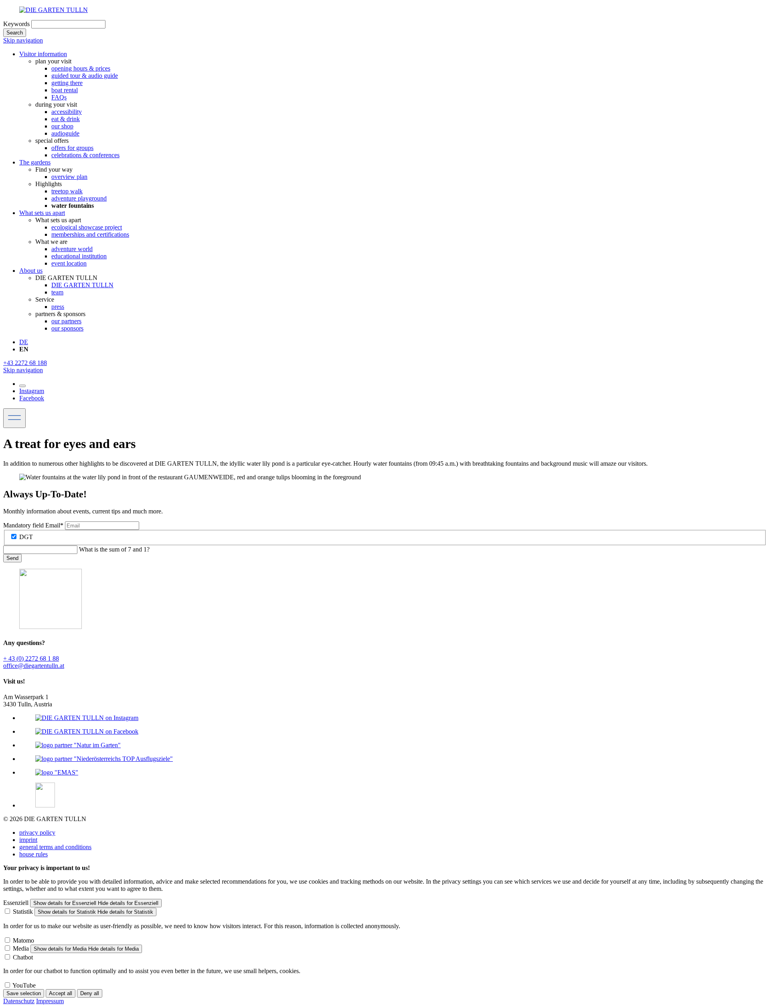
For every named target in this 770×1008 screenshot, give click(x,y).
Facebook (31, 398)
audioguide (65, 133)
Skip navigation (23, 40)
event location (69, 263)
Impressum (50, 1001)
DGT (26, 536)
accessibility (66, 111)
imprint (28, 839)
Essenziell (15, 902)
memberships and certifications (90, 234)
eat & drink (65, 119)
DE (23, 342)
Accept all (60, 993)
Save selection (23, 993)
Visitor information (43, 54)
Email (33, 525)
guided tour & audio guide (84, 75)
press (57, 306)
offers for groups (72, 147)
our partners (66, 321)
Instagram (31, 390)
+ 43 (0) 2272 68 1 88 (31, 658)
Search (14, 33)
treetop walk (67, 191)
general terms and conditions (55, 847)
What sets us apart (42, 212)
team (57, 292)
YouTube (24, 985)
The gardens (35, 162)
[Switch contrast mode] (22, 386)
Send (12, 558)
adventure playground (79, 198)
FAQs (59, 97)
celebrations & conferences (85, 155)
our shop (62, 126)
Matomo (23, 940)
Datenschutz (18, 1001)
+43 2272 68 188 (25, 362)
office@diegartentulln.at (33, 665)
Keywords (16, 23)
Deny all (89, 993)
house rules (33, 854)
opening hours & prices (80, 68)
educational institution (79, 256)
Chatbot (23, 957)
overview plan (69, 176)
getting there (67, 82)
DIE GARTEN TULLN (82, 285)
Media (21, 948)
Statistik (23, 911)
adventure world (72, 248)
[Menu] (14, 418)
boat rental (64, 90)
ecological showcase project (86, 227)
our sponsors (67, 328)
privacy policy (37, 832)
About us (31, 270)
